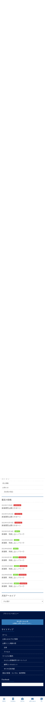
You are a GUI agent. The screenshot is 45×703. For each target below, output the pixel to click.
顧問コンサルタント (11, 664)
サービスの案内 (7, 656)
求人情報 (5, 483)
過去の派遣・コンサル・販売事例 (13, 673)
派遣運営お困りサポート (11, 508)
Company (13, 701)
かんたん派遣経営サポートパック (15, 660)
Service (22, 701)
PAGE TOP (41, 693)
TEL (41, 701)
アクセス (7, 652)
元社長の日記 (8, 492)
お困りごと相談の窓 (9, 643)
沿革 (5, 647)
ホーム (4, 635)
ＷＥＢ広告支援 (9, 669)
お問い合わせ (32, 701)
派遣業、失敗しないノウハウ (13, 534)
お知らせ (5, 487)
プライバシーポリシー (11, 613)
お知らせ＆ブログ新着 (10, 639)
